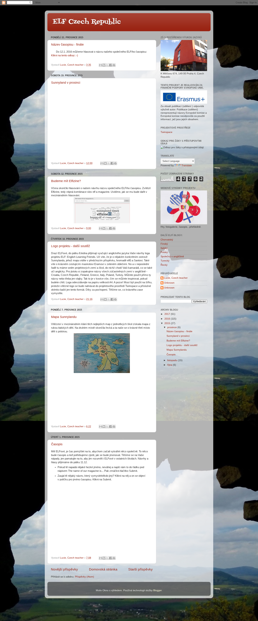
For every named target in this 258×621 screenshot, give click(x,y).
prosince (172, 327)
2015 (167, 323)
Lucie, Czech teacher (176, 278)
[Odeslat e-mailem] (100, 65)
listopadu (172, 360)
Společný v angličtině (172, 256)
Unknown (169, 282)
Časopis (56, 444)
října (170, 365)
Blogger (157, 590)
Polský (164, 252)
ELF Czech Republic (87, 22)
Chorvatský (167, 239)
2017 (167, 314)
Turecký (165, 260)
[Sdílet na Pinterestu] (114, 65)
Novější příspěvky (64, 569)
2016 (167, 318)
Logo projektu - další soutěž (70, 246)
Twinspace (166, 132)
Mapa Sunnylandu (64, 317)
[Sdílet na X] (107, 65)
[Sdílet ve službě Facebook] (110, 65)
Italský (164, 248)
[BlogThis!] (104, 65)
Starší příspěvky (140, 569)
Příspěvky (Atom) (84, 576)
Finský (164, 244)
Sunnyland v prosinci (65, 82)
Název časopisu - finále (67, 44)
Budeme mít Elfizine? (66, 181)
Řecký (164, 265)
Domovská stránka (103, 569)
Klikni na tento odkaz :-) (64, 55)
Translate (186, 165)
